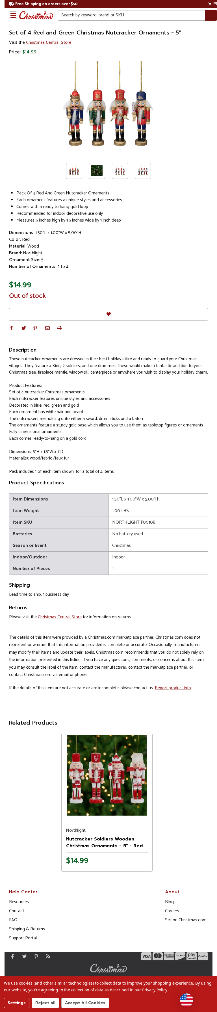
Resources (19, 902)
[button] (11, 328)
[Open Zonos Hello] (186, 1000)
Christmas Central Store (48, 42)
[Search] (211, 15)
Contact (16, 911)
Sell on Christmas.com (186, 920)
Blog (169, 902)
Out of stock (27, 296)
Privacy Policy (154, 990)
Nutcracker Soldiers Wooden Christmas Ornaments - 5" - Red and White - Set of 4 (104, 845)
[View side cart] (215, 4)
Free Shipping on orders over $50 (46, 4)
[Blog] (47, 956)
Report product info (173, 688)
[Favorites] (108, 314)
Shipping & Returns (27, 929)
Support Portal (23, 938)
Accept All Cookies (85, 1003)
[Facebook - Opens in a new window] (11, 956)
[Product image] (107, 775)
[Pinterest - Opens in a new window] (35, 956)
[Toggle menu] (13, 15)
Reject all (45, 1003)
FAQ (13, 920)
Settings (17, 1003)
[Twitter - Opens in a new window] (23, 956)
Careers (172, 911)
